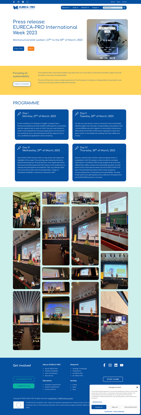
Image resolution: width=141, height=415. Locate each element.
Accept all (99, 407)
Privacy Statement (118, 411)
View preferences (130, 407)
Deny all (115, 407)
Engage (94, 8)
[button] (137, 387)
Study (75, 8)
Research (84, 8)
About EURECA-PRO (52, 365)
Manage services (97, 402)
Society (73, 381)
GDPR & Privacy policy (65, 398)
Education (47, 381)
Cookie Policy (108, 411)
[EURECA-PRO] (96, 387)
